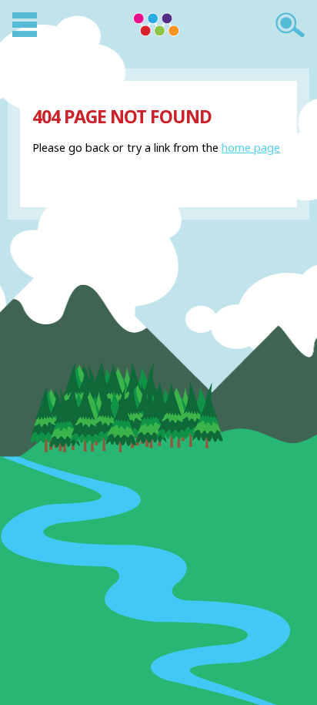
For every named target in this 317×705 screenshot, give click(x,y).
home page (251, 147)
